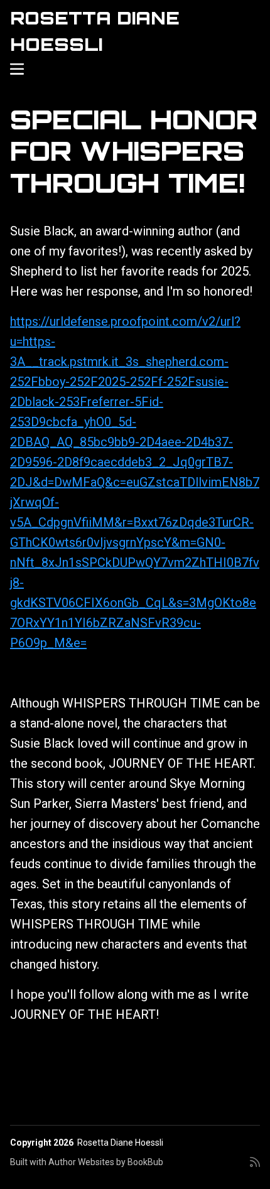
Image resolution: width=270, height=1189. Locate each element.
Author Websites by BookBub (105, 1162)
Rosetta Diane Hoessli (120, 1143)
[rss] (255, 1167)
